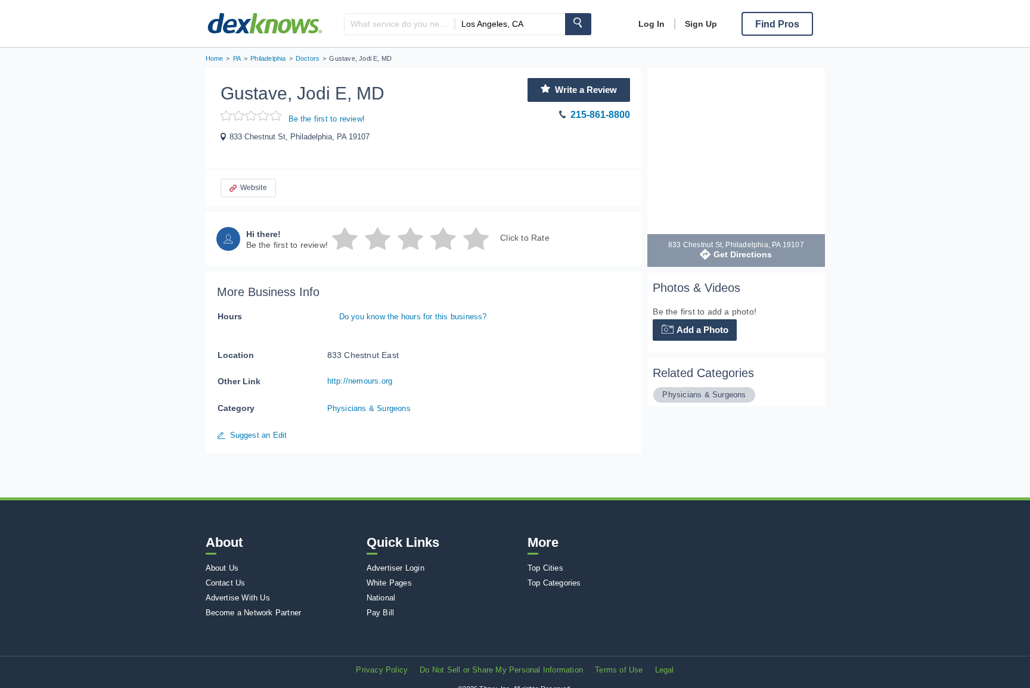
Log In (651, 24)
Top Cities (545, 568)
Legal (664, 669)
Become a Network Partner (254, 612)
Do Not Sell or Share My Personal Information (501, 669)
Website (253, 187)
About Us (222, 568)
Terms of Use (619, 669)
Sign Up (701, 24)
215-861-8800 (600, 115)
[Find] (578, 24)
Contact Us (226, 582)
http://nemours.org (360, 380)
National (381, 597)
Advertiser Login (395, 568)
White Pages (389, 582)
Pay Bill (381, 612)
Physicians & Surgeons (369, 408)
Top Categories (554, 582)
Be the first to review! (326, 118)
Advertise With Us (238, 597)
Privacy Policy (382, 669)
